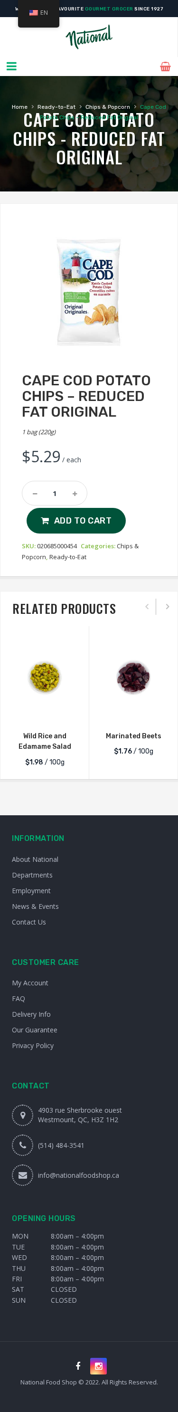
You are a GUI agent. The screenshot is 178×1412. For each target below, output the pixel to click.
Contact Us (29, 921)
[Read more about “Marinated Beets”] (133, 712)
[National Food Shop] (89, 37)
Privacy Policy (33, 1045)
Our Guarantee (34, 1029)
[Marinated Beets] (133, 677)
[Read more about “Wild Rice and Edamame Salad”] (44, 712)
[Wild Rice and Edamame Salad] (44, 677)
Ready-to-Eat (56, 107)
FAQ (18, 998)
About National (35, 859)
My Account (30, 982)
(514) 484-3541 (61, 1145)
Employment (31, 890)
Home (20, 107)
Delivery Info (31, 1014)
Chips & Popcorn (107, 107)
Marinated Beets (133, 736)
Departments (32, 874)
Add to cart (83, 520)
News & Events (35, 906)
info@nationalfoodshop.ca (78, 1175)
